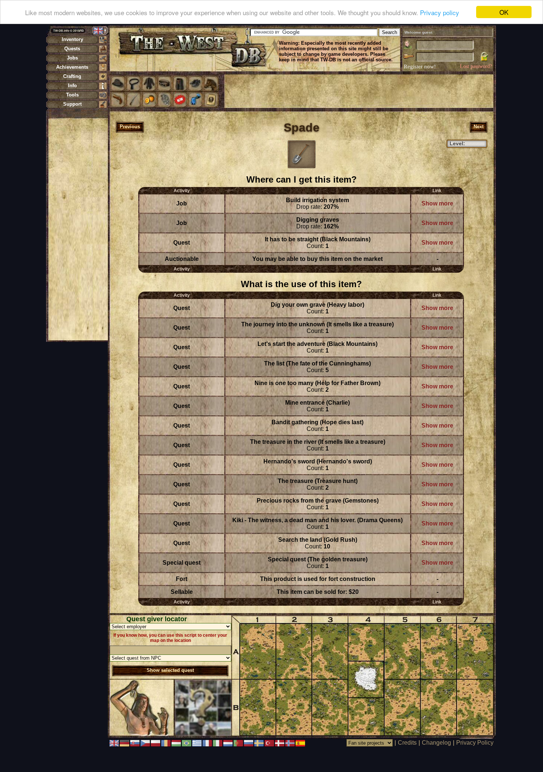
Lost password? (476, 66)
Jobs (72, 58)
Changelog (436, 742)
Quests (72, 48)
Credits (407, 742)
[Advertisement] (77, 229)
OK (503, 12)
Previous (130, 126)
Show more (437, 203)
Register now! (420, 66)
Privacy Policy (475, 742)
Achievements (72, 67)
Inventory (72, 39)
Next (479, 126)
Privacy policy (439, 12)
